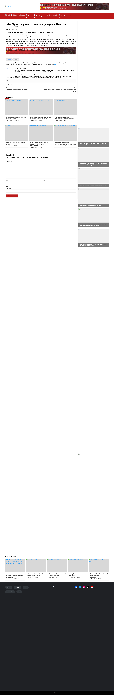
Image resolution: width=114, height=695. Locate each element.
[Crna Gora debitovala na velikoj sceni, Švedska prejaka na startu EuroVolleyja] (99, 565)
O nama (25, 587)
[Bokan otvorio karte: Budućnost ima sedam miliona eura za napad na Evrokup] (41, 107)
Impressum (17, 587)
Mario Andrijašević (10, 26)
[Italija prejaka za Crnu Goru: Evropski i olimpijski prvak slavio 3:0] (57, 565)
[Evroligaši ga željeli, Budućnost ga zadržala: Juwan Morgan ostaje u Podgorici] (65, 133)
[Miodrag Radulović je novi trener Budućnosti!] (78, 565)
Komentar (9, 161)
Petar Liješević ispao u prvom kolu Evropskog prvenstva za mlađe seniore (60, 89)
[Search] (108, 14)
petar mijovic (11, 84)
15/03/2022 (17, 26)
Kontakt (19, 591)
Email (43, 180)
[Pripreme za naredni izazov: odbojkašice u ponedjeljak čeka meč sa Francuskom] (15, 565)
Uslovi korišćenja (10, 591)
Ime (7, 180)
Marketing (8, 587)
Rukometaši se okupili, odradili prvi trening (17, 88)
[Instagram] (7, 81)
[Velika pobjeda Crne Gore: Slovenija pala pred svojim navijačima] (16, 107)
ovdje (56, 64)
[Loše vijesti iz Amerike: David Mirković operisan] (16, 133)
